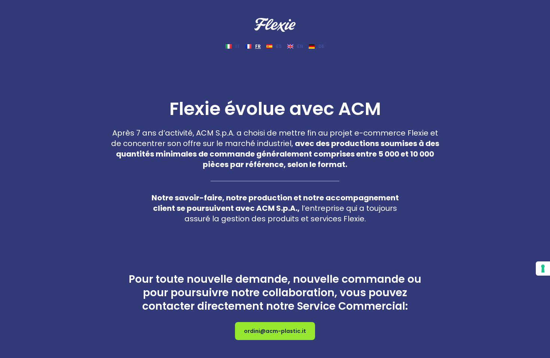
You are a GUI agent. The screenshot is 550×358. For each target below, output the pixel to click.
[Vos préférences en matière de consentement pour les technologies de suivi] (543, 268)
